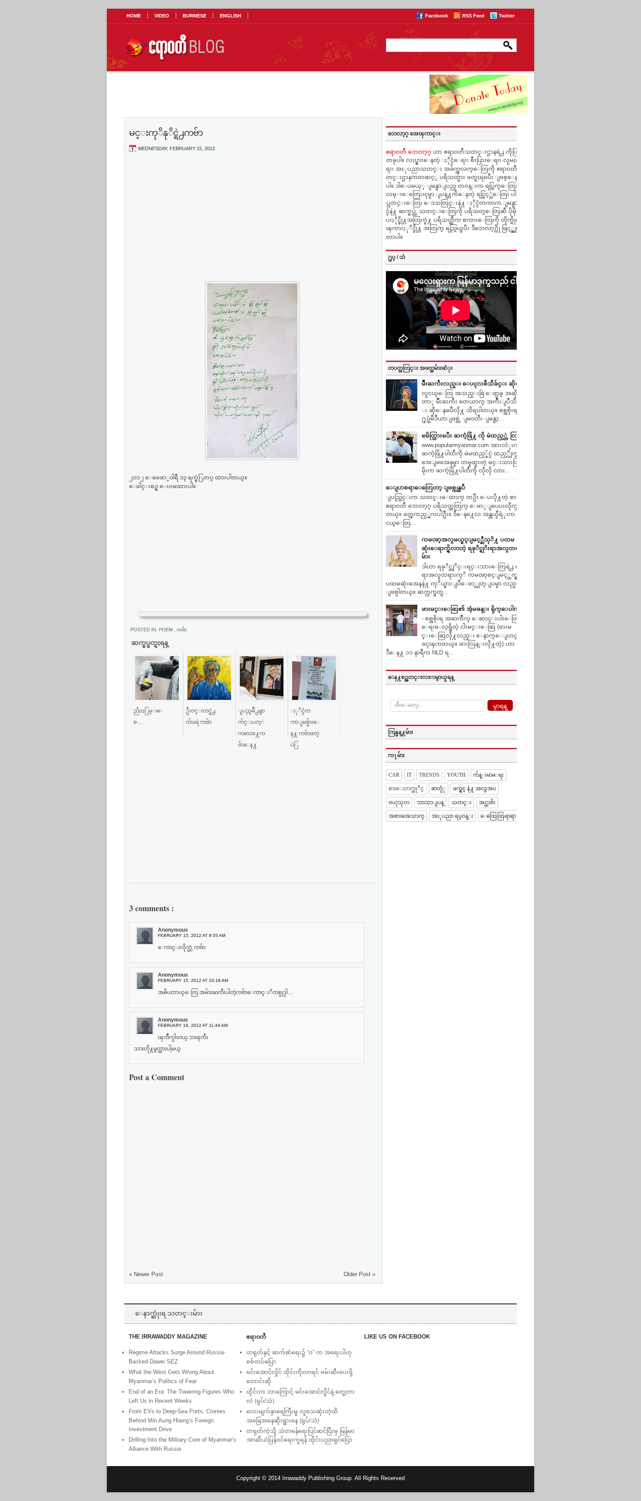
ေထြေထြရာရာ (498, 816)
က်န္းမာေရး (488, 775)
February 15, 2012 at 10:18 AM (193, 980)
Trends (429, 775)
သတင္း (461, 802)
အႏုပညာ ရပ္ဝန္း (452, 816)
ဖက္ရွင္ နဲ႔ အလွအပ (474, 788)
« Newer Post (146, 1274)
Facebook (437, 15)
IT (409, 775)
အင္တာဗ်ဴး (487, 802)
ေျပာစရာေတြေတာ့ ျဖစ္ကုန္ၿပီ (425, 487)
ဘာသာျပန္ (430, 802)
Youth (456, 775)
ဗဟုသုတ (399, 802)
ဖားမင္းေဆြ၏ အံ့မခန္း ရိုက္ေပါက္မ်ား (473, 609)
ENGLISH (230, 15)
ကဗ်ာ (182, 629)
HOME (133, 15)
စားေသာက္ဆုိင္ (406, 788)
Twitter (507, 15)
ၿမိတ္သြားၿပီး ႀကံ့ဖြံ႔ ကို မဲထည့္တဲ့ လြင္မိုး (473, 435)
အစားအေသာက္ (406, 816)
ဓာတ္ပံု (438, 788)
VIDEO (161, 15)
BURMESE (194, 15)
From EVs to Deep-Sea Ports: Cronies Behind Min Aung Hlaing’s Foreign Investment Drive (177, 1420)
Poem (166, 629)
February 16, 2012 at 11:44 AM (193, 1025)
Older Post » (359, 1274)
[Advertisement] (252, 224)
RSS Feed (474, 15)
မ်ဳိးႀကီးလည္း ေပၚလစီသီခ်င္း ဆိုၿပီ (472, 383)
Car (394, 775)
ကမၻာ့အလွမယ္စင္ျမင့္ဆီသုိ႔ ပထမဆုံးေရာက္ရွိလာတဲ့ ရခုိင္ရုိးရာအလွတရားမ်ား (473, 548)
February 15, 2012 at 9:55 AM (191, 935)
